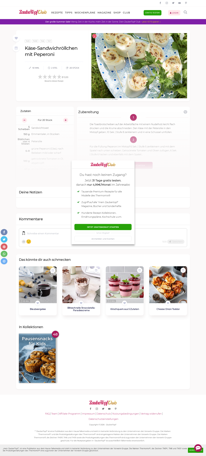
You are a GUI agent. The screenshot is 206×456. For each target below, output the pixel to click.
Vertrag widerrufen (151, 413)
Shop (117, 12)
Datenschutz (104, 413)
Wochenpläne (85, 12)
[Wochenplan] (16, 48)
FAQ (47, 413)
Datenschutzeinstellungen (103, 419)
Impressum (88, 413)
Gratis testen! (152, 13)
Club (126, 12)
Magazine (104, 12)
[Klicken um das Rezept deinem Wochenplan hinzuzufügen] (52, 270)
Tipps (68, 12)
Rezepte (57, 12)
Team (54, 413)
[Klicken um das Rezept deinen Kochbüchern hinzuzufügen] (37, 303)
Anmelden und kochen (103, 239)
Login (174, 13)
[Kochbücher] (16, 38)
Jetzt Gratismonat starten (103, 227)
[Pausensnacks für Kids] (38, 358)
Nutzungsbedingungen (125, 413)
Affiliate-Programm (69, 413)
